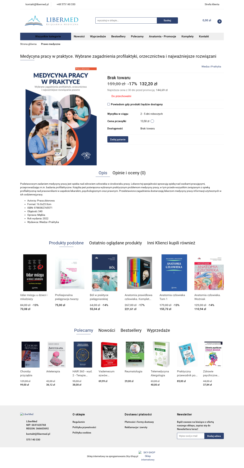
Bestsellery (118, 36)
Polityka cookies (82, 432)
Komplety (187, 36)
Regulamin (79, 421)
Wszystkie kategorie (47, 36)
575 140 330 (33, 439)
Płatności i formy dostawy (139, 421)
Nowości (79, 36)
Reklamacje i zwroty (136, 427)
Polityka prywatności (84, 427)
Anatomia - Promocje (162, 36)
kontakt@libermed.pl (38, 433)
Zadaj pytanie (118, 139)
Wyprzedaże (98, 36)
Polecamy (137, 36)
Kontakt (204, 36)
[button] (79, 414)
